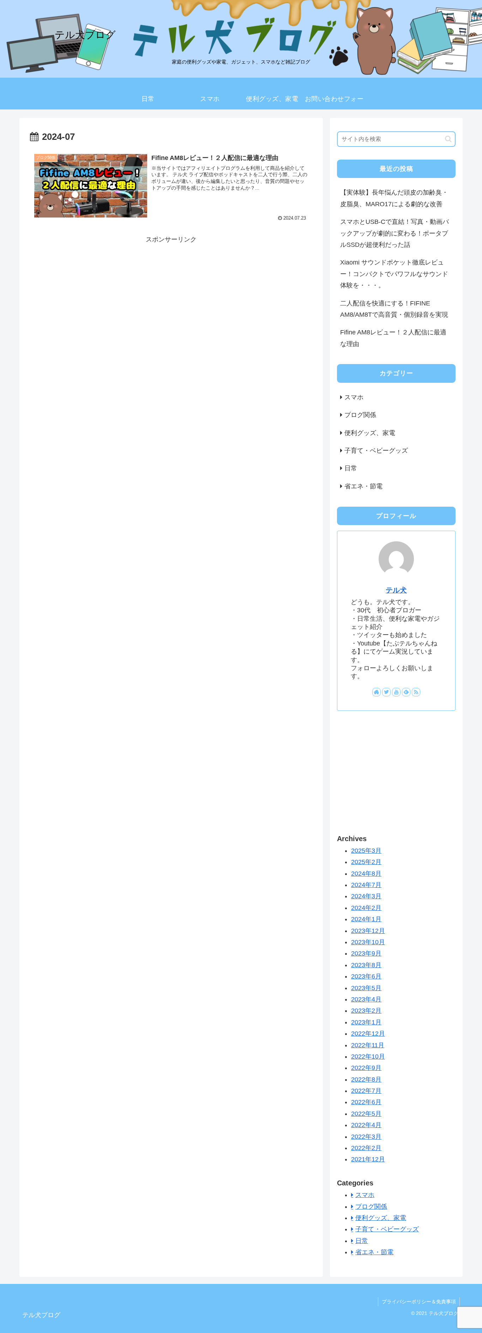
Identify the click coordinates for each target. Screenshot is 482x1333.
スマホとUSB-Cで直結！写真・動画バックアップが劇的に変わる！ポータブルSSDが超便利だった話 (394, 233)
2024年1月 (366, 919)
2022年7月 (366, 1091)
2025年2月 (366, 862)
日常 (350, 468)
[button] (448, 139)
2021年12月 (368, 1159)
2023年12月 (368, 930)
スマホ (353, 397)
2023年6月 (366, 976)
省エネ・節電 (363, 486)
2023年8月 (366, 965)
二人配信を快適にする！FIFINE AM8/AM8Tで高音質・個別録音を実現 (394, 309)
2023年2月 (366, 1010)
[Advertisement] (171, 294)
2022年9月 (366, 1068)
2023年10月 (368, 942)
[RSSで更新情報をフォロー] (416, 692)
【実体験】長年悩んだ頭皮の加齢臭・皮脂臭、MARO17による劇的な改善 (394, 198)
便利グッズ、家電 (369, 432)
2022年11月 (367, 1045)
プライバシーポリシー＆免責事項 (419, 1301)
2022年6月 (366, 1102)
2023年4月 (366, 999)
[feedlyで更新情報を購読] (406, 692)
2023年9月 (366, 953)
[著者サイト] (376, 692)
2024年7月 (366, 885)
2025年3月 (366, 850)
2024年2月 (366, 907)
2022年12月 (368, 1033)
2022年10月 (368, 1056)
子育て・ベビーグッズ (376, 450)
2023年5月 (366, 988)
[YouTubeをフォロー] (396, 692)
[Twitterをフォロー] (386, 692)
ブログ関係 (360, 414)
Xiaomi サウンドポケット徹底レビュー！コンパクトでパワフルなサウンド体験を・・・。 (394, 274)
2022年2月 (366, 1148)
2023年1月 (366, 1022)
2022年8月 (366, 1079)
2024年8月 (366, 873)
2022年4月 (366, 1125)
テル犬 (396, 590)
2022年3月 (366, 1136)
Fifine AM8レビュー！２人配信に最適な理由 (393, 338)
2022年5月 (366, 1113)
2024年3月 (366, 896)
